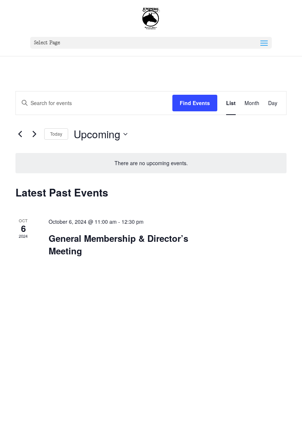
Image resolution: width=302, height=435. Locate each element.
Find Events (195, 103)
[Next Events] (34, 134)
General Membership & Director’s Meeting (118, 244)
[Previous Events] (19, 134)
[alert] (151, 163)
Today (56, 133)
